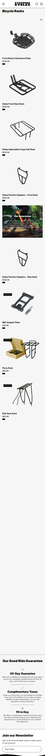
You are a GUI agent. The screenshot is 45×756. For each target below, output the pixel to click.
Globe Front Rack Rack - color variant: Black (3, 109)
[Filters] (41, 19)
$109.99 (5, 107)
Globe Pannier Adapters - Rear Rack (19, 277)
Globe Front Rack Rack (13, 104)
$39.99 (5, 325)
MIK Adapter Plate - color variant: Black (3, 328)
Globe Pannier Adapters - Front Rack (20, 195)
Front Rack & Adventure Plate (16, 58)
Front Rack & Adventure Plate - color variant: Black (3, 64)
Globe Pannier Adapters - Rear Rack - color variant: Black (3, 282)
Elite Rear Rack (9, 413)
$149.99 (5, 61)
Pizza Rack (7, 368)
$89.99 (5, 371)
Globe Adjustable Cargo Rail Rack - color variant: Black (3, 155)
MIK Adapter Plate (11, 322)
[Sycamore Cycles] (22, 4)
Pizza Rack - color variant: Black (3, 373)
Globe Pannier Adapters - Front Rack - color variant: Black (3, 200)
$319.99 (5, 152)
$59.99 (5, 416)
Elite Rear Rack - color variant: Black (3, 419)
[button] (36, 4)
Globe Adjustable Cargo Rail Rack (18, 149)
